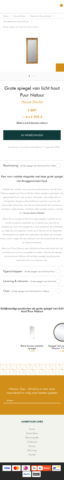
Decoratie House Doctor (40, 16)
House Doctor (19, 16)
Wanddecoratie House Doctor (16, 21)
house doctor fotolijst (33, 213)
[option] (32, 51)
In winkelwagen (32, 135)
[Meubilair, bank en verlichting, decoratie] (32, 6)
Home (6, 16)
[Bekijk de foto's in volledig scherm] (60, 67)
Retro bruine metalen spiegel (32, 347)
